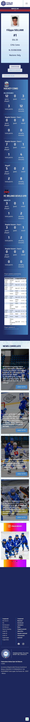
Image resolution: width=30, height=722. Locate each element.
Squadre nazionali (22, 633)
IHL (3, 623)
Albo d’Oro (20, 631)
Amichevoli (20, 623)
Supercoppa (5, 638)
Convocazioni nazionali (20, 636)
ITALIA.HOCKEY (16, 526)
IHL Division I (5, 625)
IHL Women (5, 627)
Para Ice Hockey (6, 629)
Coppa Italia (5, 640)
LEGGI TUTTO (21, 387)
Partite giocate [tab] (15, 70)
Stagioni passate (21, 629)
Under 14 (4, 635)
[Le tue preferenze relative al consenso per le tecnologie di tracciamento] (27, 719)
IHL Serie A (5, 621)
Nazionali (19, 621)
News (18, 627)
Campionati (5, 619)
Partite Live (15, 8)
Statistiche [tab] (15, 66)
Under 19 (4, 631)
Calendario (20, 625)
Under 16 (4, 633)
